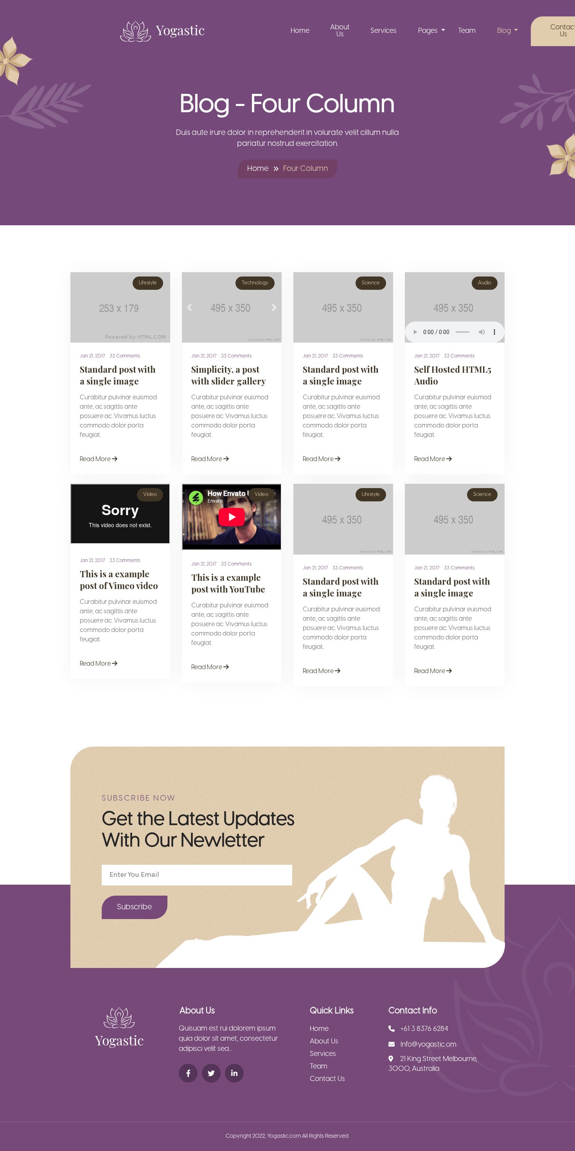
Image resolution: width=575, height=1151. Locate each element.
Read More (96, 459)
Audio (484, 283)
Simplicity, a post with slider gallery (228, 375)
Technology (255, 283)
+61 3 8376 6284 (424, 1029)
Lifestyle (148, 283)
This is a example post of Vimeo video (119, 579)
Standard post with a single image (118, 375)
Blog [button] (504, 31)
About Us (340, 31)
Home (300, 31)
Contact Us (327, 1079)
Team (467, 31)
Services (383, 31)
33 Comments (125, 356)
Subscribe (134, 907)
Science (371, 283)
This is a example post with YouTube (228, 583)
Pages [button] (428, 31)
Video (150, 494)
